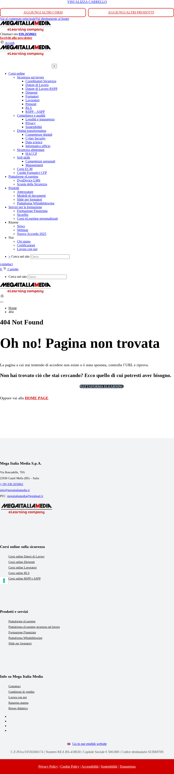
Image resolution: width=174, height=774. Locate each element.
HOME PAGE (36, 398)
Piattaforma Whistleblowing (25, 638)
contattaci (6, 264)
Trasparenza (127, 766)
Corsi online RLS (18, 573)
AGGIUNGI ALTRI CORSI (43, 12)
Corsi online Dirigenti (21, 562)
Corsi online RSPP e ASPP (24, 578)
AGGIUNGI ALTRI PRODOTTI (131, 12)
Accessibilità (89, 766)
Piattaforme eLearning (21, 621)
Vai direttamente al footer (52, 19)
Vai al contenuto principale (18, 19)
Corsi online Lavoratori (22, 567)
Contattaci (14, 686)
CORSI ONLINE (62, 386)
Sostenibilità (109, 766)
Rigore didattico (18, 708)
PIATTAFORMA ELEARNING (101, 386)
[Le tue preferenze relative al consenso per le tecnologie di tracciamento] (4, 581)
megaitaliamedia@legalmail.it (25, 496)
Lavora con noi (17, 697)
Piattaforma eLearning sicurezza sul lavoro (34, 627)
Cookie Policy (69, 766)
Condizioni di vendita (21, 691)
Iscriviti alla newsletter (16, 38)
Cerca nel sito (20, 256)
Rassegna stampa (18, 702)
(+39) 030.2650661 (11, 484)
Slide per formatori (20, 643)
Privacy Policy (48, 766)
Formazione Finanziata (22, 632)
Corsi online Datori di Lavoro (26, 556)
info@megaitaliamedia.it (15, 490)
